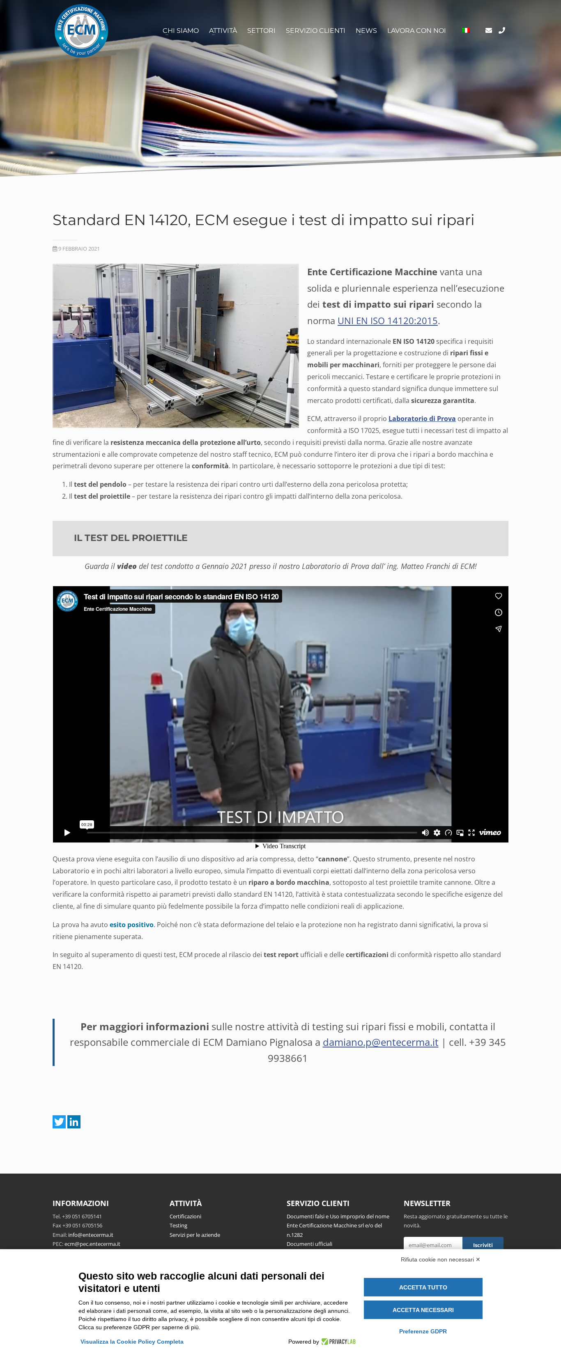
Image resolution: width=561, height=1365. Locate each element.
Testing (178, 1225)
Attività (223, 31)
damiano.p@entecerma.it (381, 1042)
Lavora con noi (416, 31)
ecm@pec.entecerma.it (92, 1244)
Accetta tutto (423, 1287)
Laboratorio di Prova (422, 418)
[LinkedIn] (73, 1121)
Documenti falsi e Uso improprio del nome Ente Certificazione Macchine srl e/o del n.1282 (338, 1225)
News (366, 31)
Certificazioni (185, 1216)
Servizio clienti (315, 31)
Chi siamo (181, 31)
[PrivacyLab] (337, 1341)
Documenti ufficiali (309, 1244)
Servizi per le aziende (195, 1234)
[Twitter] (59, 1121)
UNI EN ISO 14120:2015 (388, 320)
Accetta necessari (423, 1310)
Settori (261, 31)
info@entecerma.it (90, 1234)
